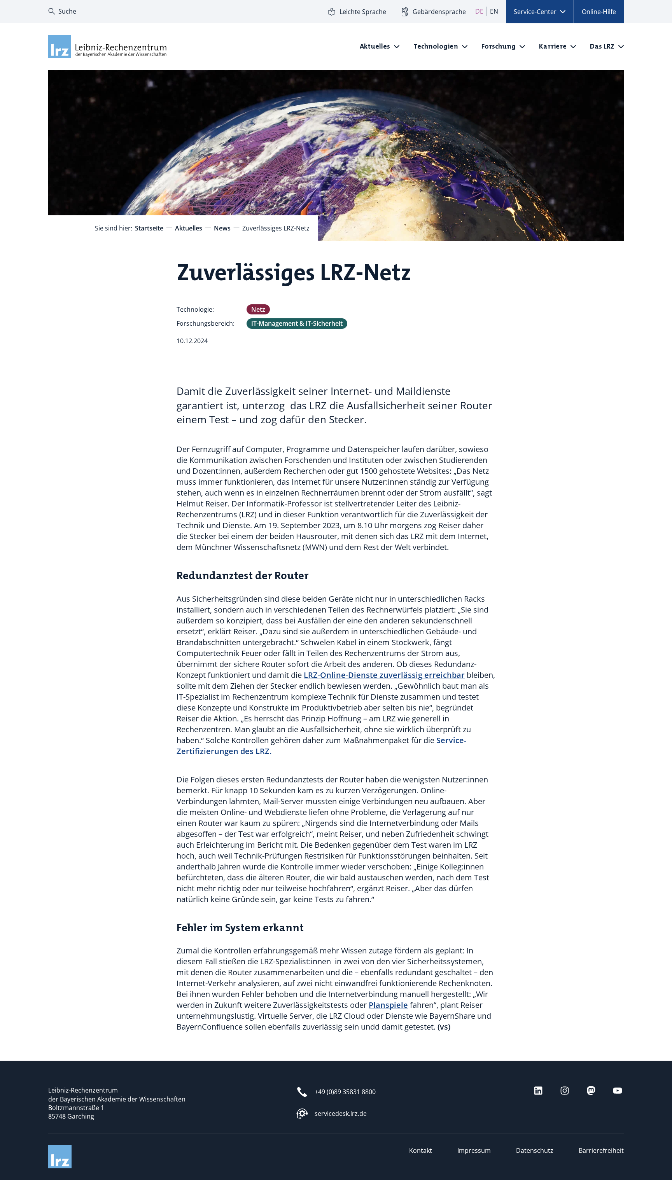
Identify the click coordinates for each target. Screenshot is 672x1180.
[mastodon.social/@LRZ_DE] (591, 1090)
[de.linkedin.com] (538, 1090)
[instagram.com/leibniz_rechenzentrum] (565, 1090)
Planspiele (388, 1005)
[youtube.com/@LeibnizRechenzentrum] (617, 1090)
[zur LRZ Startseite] (106, 46)
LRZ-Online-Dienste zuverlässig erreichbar (384, 675)
